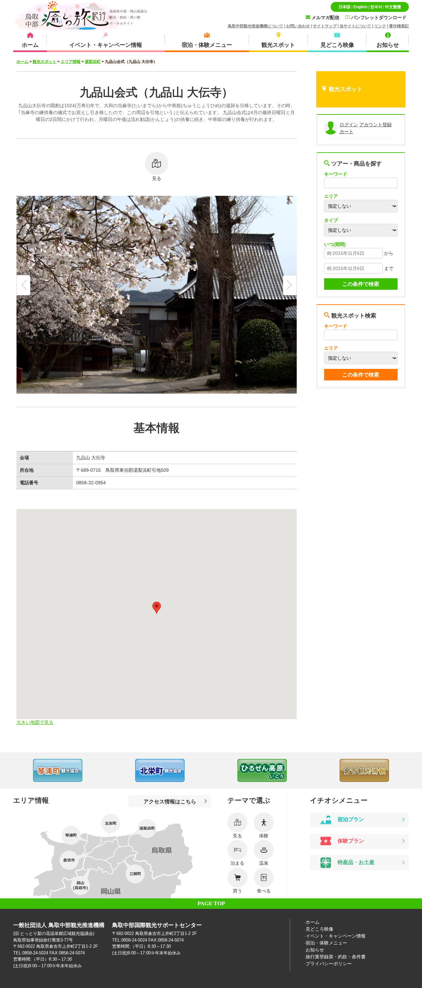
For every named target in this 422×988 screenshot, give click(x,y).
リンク (380, 26)
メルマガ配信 (324, 17)
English (360, 7)
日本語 (344, 7)
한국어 (376, 7)
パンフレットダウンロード (378, 17)
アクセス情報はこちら (169, 801)
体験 (263, 835)
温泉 (263, 863)
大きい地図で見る (34, 722)
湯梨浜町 (93, 61)
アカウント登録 (375, 124)
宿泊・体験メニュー (326, 942)
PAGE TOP (211, 903)
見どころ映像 (319, 929)
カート (346, 131)
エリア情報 (70, 61)
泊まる (237, 863)
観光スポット (44, 61)
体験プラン (350, 841)
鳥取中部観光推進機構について (255, 26)
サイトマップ (325, 26)
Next (408, 770)
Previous (13, 770)
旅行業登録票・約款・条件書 (336, 956)
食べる (264, 890)
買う (237, 890)
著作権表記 (399, 26)
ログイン (349, 124)
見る (156, 178)
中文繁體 (393, 7)
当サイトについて (355, 26)
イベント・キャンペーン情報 (336, 936)
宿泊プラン (350, 819)
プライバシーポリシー (329, 963)
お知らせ (315, 949)
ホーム (22, 61)
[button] (156, 608)
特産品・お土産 (355, 862)
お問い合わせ (298, 26)
